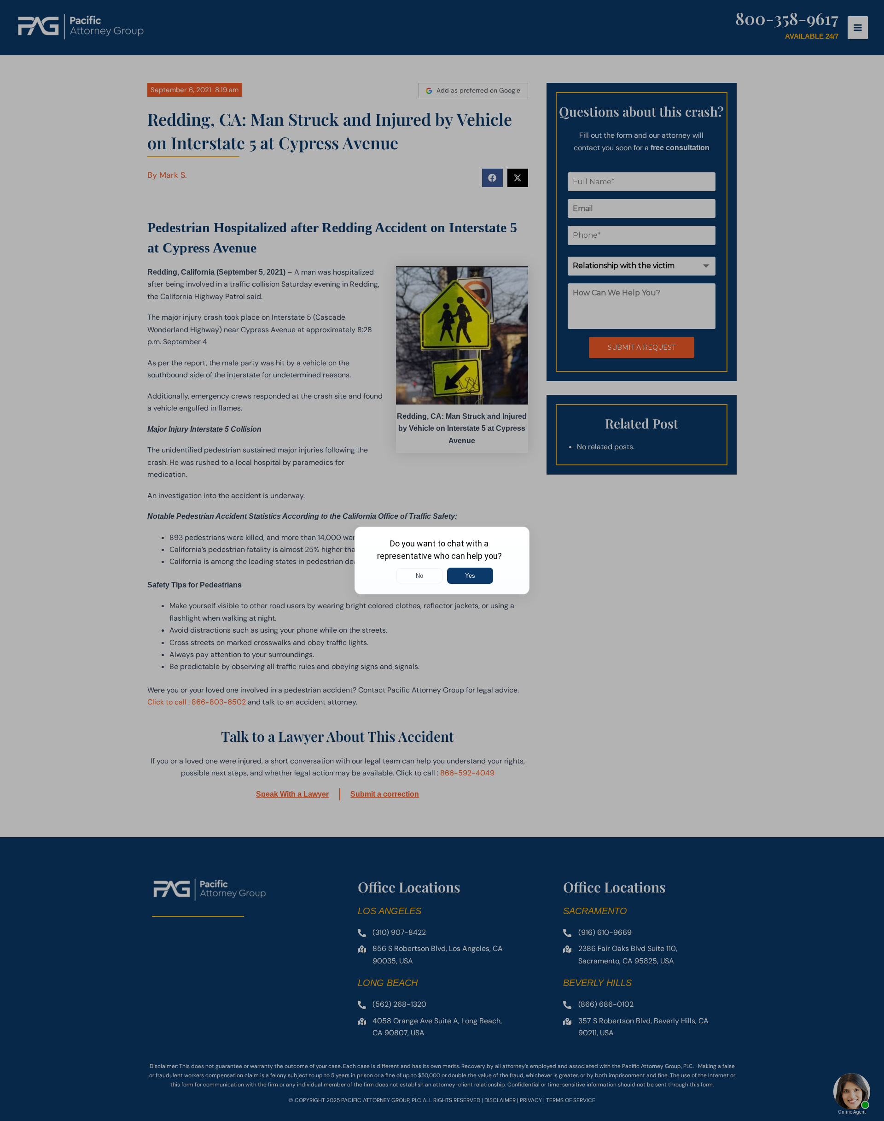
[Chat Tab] (442, 560)
